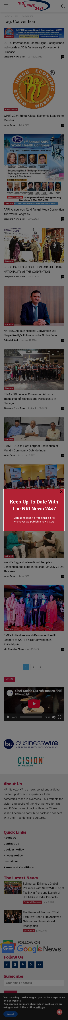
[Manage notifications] (59, 1012)
